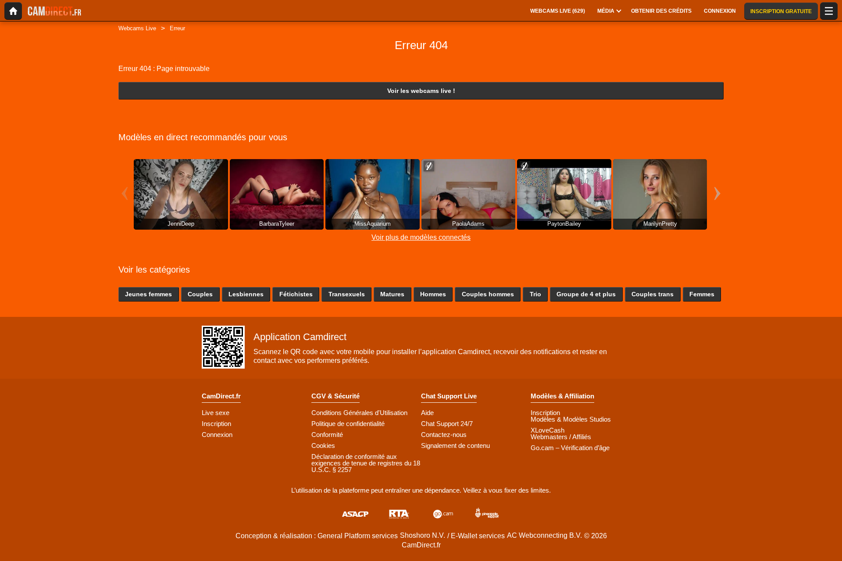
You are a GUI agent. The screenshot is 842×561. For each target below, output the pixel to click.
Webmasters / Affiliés (561, 436)
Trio (535, 294)
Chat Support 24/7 (447, 423)
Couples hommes (488, 294)
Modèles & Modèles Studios (571, 419)
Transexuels (346, 294)
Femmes (701, 294)
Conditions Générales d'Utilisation (359, 412)
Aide (427, 412)
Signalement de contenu (455, 445)
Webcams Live (137, 28)
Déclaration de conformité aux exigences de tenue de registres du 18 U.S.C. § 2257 (365, 463)
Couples (200, 294)
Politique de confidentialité (348, 423)
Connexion (217, 434)
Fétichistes (296, 294)
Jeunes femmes (148, 294)
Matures (392, 294)
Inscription (216, 423)
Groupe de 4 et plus (586, 294)
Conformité (327, 434)
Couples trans (653, 294)
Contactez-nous (444, 434)
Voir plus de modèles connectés (421, 237)
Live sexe (215, 412)
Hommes (433, 294)
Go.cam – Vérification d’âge (570, 447)
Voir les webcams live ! (421, 90)
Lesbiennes (246, 294)
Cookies (323, 445)
